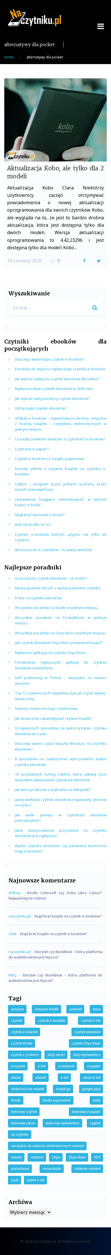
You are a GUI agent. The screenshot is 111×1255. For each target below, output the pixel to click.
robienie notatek (87, 1168)
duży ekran (56, 1054)
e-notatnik (66, 1066)
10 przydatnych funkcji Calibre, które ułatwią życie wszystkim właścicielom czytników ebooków (61, 777)
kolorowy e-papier (86, 1111)
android (75, 1009)
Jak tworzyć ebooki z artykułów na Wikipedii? (53, 789)
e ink (64, 1077)
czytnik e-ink (90, 1020)
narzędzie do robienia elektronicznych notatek (47, 1145)
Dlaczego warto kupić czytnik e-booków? (50, 359)
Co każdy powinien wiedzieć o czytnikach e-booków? (60, 439)
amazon (17, 1009)
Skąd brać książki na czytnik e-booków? (68, 916)
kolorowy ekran (23, 1123)
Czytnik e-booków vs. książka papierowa (49, 458)
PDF (97, 1157)
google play (91, 1088)
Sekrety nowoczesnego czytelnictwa (46, 708)
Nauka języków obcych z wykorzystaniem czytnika (57, 587)
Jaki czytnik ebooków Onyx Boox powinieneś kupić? (59, 642)
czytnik (16, 1020)
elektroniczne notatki (27, 1088)
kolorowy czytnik (24, 1111)
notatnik (36, 1157)
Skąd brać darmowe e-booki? (40, 514)
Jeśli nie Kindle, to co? (33, 524)
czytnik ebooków (87, 1031)
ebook (15, 1077)
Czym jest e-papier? (32, 448)
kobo (96, 1100)
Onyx (56, 1157)
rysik (14, 1180)
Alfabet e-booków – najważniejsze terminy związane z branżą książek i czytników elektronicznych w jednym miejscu (61, 424)
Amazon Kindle (46, 1009)
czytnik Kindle (21, 1043)
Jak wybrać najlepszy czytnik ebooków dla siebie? (57, 378)
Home (9, 57)
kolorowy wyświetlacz (62, 1123)
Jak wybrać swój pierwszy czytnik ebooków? (52, 398)
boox (96, 1009)
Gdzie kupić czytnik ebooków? (41, 408)
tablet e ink (35, 1180)
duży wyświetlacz (86, 1054)
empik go (63, 1088)
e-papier (93, 1066)
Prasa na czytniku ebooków (38, 597)
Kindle (15, 1100)
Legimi (95, 1123)
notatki (16, 1157)
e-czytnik (18, 1066)
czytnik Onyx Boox (86, 1043)
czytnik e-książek (24, 1031)
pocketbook (20, 1168)
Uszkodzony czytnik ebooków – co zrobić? (51, 578)
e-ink (41, 1066)
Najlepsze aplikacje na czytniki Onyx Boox (50, 652)
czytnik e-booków (51, 1020)
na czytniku (19, 1134)
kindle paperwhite (56, 1100)
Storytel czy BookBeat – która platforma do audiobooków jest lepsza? (55, 954)
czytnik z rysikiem (24, 1054)
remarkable (51, 1168)
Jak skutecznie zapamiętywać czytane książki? (53, 718)
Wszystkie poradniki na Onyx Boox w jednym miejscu (60, 632)
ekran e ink (91, 1077)
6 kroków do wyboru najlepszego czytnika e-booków (60, 368)
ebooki (40, 1077)
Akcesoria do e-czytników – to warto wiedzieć (53, 549)
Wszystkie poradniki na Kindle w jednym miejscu (56, 607)
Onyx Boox (77, 1157)
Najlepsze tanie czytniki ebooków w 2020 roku (54, 388)
